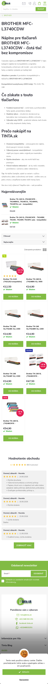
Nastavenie (24, 679)
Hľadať (41, 9)
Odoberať (38, 573)
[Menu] (44, 3)
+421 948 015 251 (26, 619)
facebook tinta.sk (26, 623)
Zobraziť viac (24, 545)
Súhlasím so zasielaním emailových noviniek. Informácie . (23, 581)
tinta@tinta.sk (26, 615)
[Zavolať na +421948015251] (30, 3)
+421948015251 (26, 627)
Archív (4, 650)
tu (15, 582)
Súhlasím (25, 672)
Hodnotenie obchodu (24, 458)
